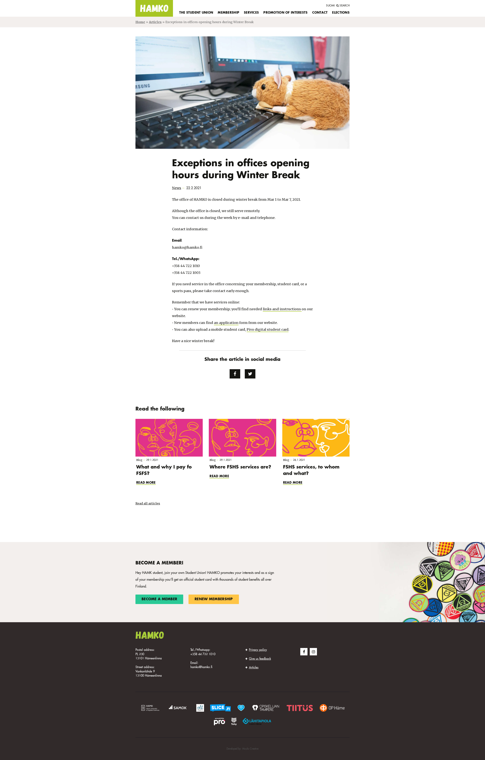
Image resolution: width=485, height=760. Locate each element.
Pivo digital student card (268, 329)
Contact (320, 12)
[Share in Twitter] (250, 374)
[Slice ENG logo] (220, 707)
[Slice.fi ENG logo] (241, 707)
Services (251, 12)
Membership (228, 12)
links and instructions (282, 309)
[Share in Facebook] (235, 374)
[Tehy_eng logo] (234, 721)
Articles (155, 22)
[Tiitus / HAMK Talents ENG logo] (300, 707)
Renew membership (214, 599)
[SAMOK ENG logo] (178, 707)
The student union (196, 12)
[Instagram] (313, 651)
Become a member (159, 599)
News (176, 188)
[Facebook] (303, 651)
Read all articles (147, 503)
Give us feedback (260, 658)
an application (226, 322)
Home (140, 22)
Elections (341, 12)
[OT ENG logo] (265, 707)
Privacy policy (258, 650)
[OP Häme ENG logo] (332, 707)
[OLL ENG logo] (200, 707)
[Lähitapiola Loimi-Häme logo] (257, 721)
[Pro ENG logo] (219, 721)
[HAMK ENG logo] (150, 707)
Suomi (330, 5)
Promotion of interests (285, 12)
